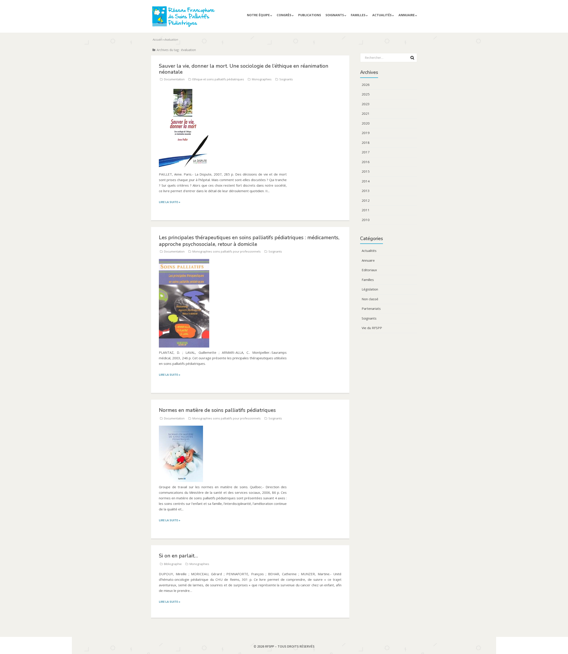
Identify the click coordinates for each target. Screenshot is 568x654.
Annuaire (406, 15)
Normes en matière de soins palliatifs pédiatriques (217, 410)
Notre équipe (258, 15)
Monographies (262, 79)
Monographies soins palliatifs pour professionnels (226, 251)
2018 (366, 142)
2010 (366, 219)
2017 (366, 152)
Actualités (382, 15)
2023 (366, 104)
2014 (366, 181)
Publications (309, 15)
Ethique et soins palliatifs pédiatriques (218, 79)
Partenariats (371, 308)
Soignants (334, 15)
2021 (366, 113)
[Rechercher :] (387, 57)
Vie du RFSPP (372, 328)
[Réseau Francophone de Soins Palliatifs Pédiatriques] (194, 18)
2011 (366, 210)
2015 (366, 171)
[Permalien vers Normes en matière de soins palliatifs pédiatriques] (181, 428)
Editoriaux (369, 270)
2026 (366, 84)
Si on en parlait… (178, 555)
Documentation (174, 79)
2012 (366, 200)
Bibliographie (173, 564)
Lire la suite (169, 202)
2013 (366, 190)
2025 (366, 94)
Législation (370, 289)
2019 (366, 132)
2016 (366, 162)
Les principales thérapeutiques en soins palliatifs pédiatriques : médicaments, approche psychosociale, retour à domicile (249, 240)
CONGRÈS (284, 15)
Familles (358, 15)
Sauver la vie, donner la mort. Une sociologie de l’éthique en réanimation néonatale (243, 69)
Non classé (370, 299)
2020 (366, 123)
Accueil (157, 39)
